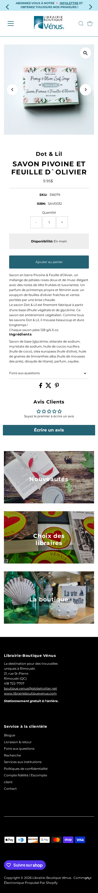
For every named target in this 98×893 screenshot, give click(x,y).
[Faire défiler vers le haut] (87, 878)
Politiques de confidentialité (26, 769)
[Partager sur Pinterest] (57, 387)
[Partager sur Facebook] (41, 387)
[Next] (85, 89)
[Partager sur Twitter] (48, 387)
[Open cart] (90, 23)
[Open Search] (81, 23)
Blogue (9, 735)
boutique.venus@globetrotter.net (30, 688)
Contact (10, 788)
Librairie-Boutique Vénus (51, 878)
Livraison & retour (18, 742)
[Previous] (12, 89)
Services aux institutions (23, 762)
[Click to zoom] (85, 53)
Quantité (49, 212)
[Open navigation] (15, 23)
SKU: (43, 195)
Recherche (12, 755)
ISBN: (41, 204)
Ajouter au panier (49, 262)
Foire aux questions (24, 373)
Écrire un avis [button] (49, 430)
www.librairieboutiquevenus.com (30, 693)
